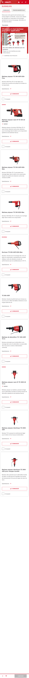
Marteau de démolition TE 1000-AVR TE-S (14, 338)
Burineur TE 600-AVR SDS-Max (12, 252)
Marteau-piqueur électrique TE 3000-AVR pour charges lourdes (14, 470)
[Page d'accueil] (8, 2)
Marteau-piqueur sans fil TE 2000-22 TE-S (14, 383)
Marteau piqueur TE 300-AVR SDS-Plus (13, 77)
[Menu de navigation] (2, 2)
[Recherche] (25, 2)
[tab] (6, 10)
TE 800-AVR (6, 295)
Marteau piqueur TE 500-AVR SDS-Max (13, 168)
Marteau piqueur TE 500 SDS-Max (13, 212)
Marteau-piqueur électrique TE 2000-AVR (14, 428)
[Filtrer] (6, 676)
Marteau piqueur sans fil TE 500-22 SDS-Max (13, 120)
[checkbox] (14, 99)
